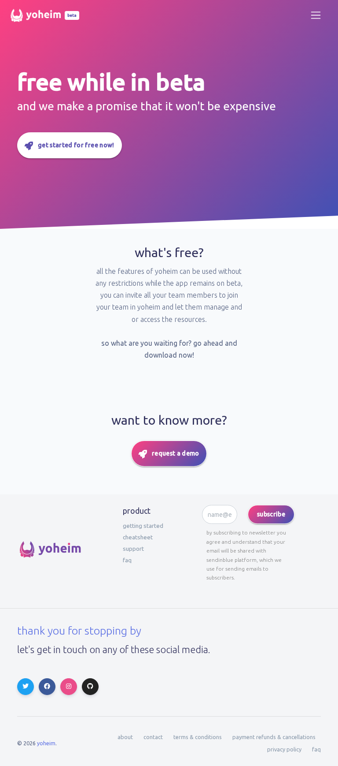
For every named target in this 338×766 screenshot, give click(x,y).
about (125, 737)
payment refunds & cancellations (274, 737)
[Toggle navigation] (315, 15)
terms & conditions (197, 737)
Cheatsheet (138, 537)
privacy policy (284, 749)
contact (153, 737)
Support (133, 548)
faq (127, 560)
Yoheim (46, 743)
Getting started (143, 525)
